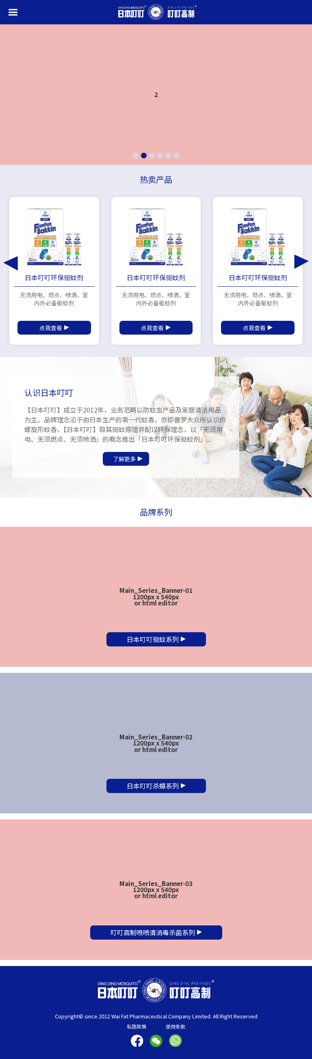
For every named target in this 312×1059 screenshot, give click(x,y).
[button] (13, 12)
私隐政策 (136, 1026)
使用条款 (175, 1026)
